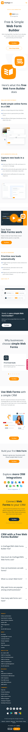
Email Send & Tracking (6, 618)
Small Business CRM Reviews (7, 675)
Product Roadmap (5, 692)
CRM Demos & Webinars (6, 673)
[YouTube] (11, 709)
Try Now (14, 43)
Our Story (3, 634)
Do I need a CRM (5, 653)
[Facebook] (20, 709)
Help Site (3, 689)
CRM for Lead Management (7, 663)
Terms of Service (19, 721)
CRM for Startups (5, 659)
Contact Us (8, 721)
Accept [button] (16, 728)
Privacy (24, 721)
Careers (3, 647)
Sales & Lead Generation (14, 9)
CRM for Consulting (5, 655)
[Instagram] (17, 709)
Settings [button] (10, 728)
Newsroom (13, 721)
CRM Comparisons (5, 645)
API (1, 626)
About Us (3, 721)
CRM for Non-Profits (6, 696)
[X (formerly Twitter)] (14, 710)
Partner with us (4, 694)
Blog (2, 671)
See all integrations (13, 489)
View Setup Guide (14, 48)
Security (3, 643)
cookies (18, 725)
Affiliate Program (5, 698)
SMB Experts (4, 684)
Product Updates (5, 641)
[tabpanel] (14, 362)
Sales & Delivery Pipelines (7, 620)
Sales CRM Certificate (6, 682)
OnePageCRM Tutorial (6, 636)
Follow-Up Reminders (6, 616)
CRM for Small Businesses (7, 657)
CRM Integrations (5, 624)
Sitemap (14, 722)
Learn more (4, 279)
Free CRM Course (5, 680)
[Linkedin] (8, 709)
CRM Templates (5, 678)
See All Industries (5, 666)
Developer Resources (6, 703)
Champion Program (5, 700)
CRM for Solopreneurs (6, 661)
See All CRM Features (6, 629)
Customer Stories (5, 638)
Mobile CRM (4, 622)
